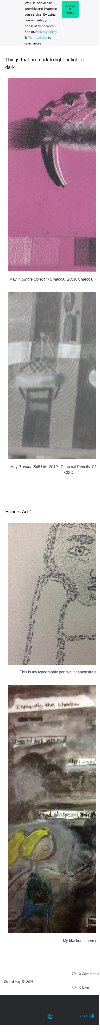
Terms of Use (37, 37)
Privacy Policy (47, 32)
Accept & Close (70, 9)
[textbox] (49, 499)
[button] (74, 974)
